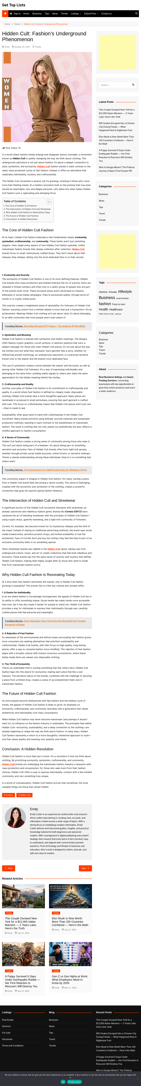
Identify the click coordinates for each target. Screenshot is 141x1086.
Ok (63, 1082)
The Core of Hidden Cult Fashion (21, 206)
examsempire (122, 298)
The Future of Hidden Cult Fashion (22, 216)
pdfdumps (118, 314)
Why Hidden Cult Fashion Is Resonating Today (28, 212)
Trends (64, 13)
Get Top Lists (13, 5)
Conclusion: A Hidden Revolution (21, 219)
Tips (47, 13)
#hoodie (113, 292)
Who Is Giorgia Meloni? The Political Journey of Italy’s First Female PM (117, 169)
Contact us (106, 13)
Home (26, 13)
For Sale (6, 1033)
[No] (137, 1078)
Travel (102, 213)
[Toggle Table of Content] (48, 201)
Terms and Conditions (12, 1045)
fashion (9, 795)
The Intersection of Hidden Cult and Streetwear (28, 209)
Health (103, 309)
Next (84, 868)
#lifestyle (125, 291)
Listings (75, 13)
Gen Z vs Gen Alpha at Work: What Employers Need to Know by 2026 (70, 979)
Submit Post (90, 13)
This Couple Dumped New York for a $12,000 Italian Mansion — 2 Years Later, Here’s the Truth (117, 113)
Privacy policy (74, 1082)
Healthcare (116, 309)
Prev (10, 868)
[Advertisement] (117, 52)
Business (37, 13)
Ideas (55, 13)
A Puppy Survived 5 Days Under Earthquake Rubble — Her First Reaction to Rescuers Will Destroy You (115, 155)
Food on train (118, 304)
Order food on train (106, 314)
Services (6, 1026)
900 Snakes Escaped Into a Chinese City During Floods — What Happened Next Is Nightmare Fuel (117, 126)
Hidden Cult (8, 764)
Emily (7, 47)
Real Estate (7, 1020)
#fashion (103, 292)
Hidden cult (25, 795)
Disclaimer (7, 1039)
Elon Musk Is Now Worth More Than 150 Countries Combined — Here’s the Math (70, 921)
